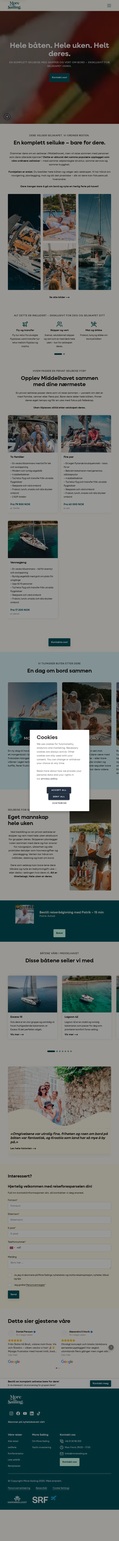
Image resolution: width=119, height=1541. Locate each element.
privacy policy (49, 779)
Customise (59, 803)
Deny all (59, 797)
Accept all (58, 790)
